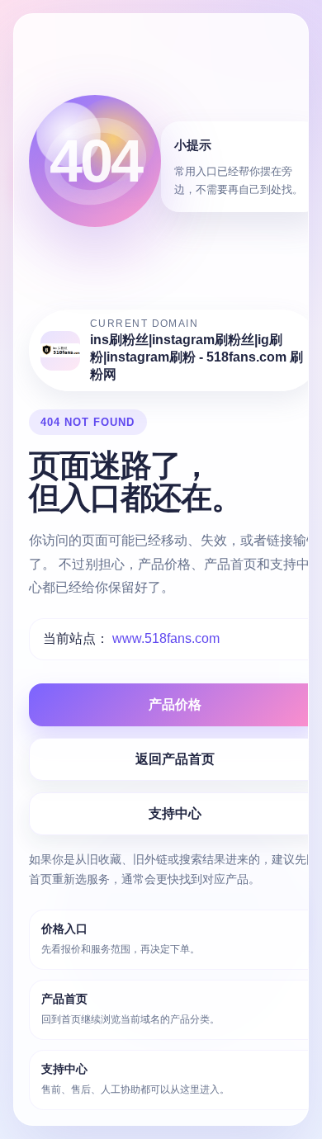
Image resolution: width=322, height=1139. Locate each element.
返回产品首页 (175, 759)
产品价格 (175, 704)
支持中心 (175, 813)
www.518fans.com (166, 638)
